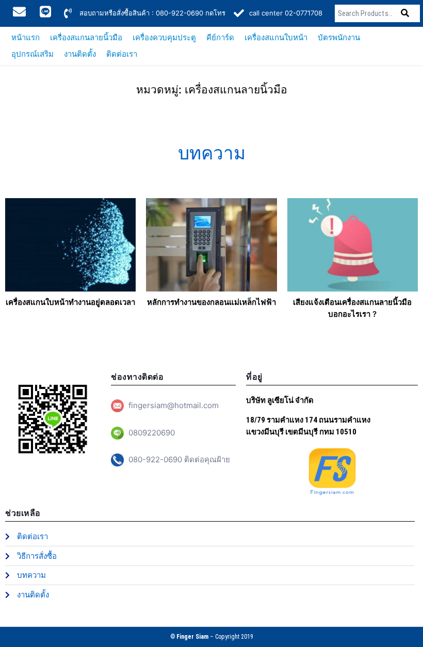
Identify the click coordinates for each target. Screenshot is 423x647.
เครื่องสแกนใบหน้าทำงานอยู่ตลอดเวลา (70, 302)
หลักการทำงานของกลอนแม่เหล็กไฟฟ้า (211, 302)
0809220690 (151, 433)
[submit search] (405, 13)
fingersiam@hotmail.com (173, 405)
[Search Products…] (366, 13)
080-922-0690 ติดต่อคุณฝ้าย (179, 459)
